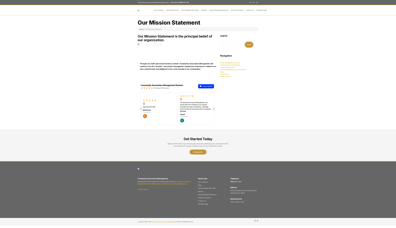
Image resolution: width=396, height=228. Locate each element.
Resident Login (261, 10)
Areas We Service (172, 10)
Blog (222, 72)
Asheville (178, 181)
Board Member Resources (219, 10)
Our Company (159, 10)
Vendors (204, 10)
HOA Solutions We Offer (190, 10)
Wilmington (156, 184)
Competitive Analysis (227, 67)
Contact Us (250, 10)
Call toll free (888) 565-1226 (180, 2)
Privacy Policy (225, 76)
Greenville (173, 184)
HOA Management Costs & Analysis (233, 69)
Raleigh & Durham (144, 184)
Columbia (165, 184)
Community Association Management (163, 222)
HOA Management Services (230, 63)
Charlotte (186, 181)
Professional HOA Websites (230, 65)
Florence (184, 184)
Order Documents (237, 10)
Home (141, 29)
